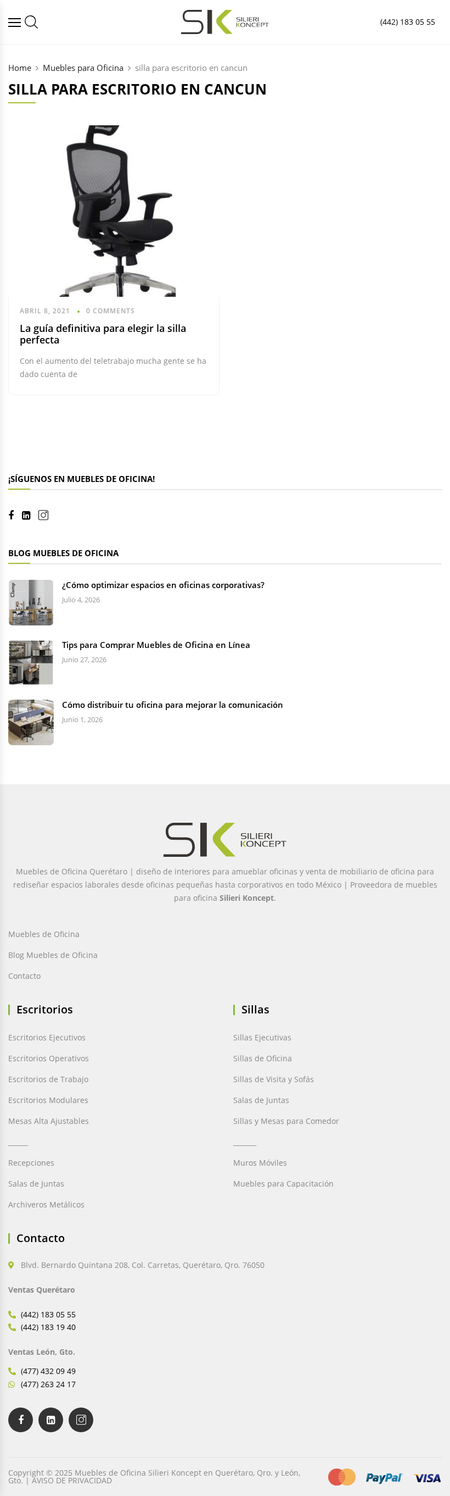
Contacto (24, 976)
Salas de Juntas (36, 1183)
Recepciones (31, 1162)
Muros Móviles (260, 1162)
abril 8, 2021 (45, 310)
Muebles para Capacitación (283, 1183)
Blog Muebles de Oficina (53, 955)
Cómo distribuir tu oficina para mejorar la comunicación (172, 704)
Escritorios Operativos (48, 1058)
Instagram (47, 515)
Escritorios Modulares (48, 1100)
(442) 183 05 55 (407, 21)
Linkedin (30, 515)
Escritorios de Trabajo (48, 1079)
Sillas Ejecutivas (262, 1037)
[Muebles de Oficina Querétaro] (16, 22)
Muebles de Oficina (44, 934)
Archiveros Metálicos (46, 1204)
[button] (31, 1464)
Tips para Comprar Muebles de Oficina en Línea (156, 644)
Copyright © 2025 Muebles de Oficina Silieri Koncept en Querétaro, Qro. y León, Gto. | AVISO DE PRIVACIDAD (154, 1476)
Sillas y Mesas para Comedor (286, 1121)
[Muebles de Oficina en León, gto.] (31, 22)
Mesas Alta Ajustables (48, 1121)
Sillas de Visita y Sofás (273, 1079)
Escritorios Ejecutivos (47, 1037)
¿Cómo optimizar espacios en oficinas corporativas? (163, 584)
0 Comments (110, 310)
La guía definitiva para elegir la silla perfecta (103, 334)
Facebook (15, 515)
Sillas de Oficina (262, 1058)
